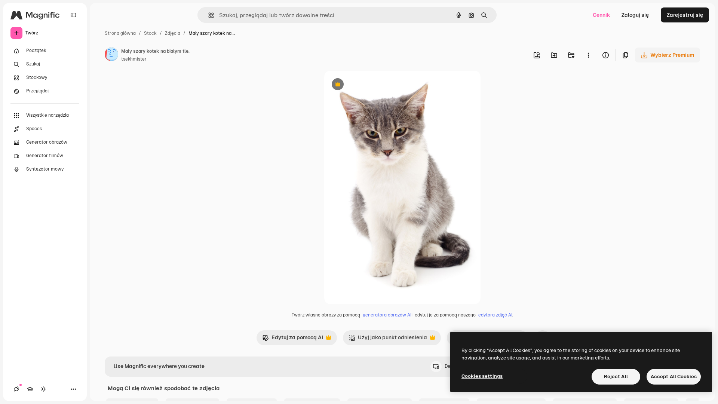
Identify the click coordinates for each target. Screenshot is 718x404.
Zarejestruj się (685, 15)
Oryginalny (376, 85)
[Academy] (30, 389)
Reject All (616, 376)
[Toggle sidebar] (73, 15)
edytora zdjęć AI (495, 315)
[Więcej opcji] (588, 55)
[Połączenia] (16, 389)
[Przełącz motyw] (43, 389)
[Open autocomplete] (208, 15)
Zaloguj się (635, 15)
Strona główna (120, 33)
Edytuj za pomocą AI (292, 339)
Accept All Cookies (674, 376)
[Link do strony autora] (111, 55)
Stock (150, 33)
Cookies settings (482, 376)
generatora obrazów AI (387, 315)
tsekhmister (134, 59)
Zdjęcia (172, 33)
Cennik (601, 15)
